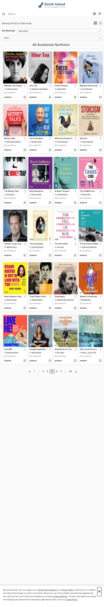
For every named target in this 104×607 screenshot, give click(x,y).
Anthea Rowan (62, 194)
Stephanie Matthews (89, 247)
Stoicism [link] (83, 138)
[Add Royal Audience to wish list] (49, 203)
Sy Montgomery (62, 142)
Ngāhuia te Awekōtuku (40, 89)
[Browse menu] (99, 14)
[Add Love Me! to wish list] (24, 361)
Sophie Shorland (37, 247)
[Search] (3, 14)
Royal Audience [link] (36, 191)
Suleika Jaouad (11, 89)
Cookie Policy (71, 599)
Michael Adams (37, 300)
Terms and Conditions (47, 590)
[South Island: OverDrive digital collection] (52, 5)
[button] (95, 24)
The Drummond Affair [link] (89, 244)
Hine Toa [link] (33, 86)
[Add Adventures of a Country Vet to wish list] (75, 361)
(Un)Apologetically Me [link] (39, 349)
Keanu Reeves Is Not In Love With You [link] (14, 296)
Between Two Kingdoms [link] (14, 86)
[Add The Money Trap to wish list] (24, 203)
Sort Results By (8, 31)
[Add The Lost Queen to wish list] (49, 255)
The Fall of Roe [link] (61, 244)
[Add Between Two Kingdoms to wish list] (24, 97)
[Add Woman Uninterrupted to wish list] (100, 308)
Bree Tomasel (36, 353)
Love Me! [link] (8, 349)
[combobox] (47, 14)
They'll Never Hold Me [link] (39, 296)
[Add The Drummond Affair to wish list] (100, 255)
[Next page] (76, 371)
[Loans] (94, 14)
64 (70, 371)
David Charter (36, 194)
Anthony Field (36, 142)
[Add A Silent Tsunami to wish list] (75, 203)
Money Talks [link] (9, 138)
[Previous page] (29, 371)
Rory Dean (60, 353)
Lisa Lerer (60, 247)
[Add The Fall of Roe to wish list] (75, 255)
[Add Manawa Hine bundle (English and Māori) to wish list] (100, 97)
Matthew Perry (11, 247)
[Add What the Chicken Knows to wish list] (75, 150)
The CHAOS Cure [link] (87, 191)
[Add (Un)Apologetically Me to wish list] (49, 361)
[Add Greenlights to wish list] (75, 308)
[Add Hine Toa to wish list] (49, 97)
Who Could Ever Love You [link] (89, 349)
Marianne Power (12, 353)
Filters (6, 38)
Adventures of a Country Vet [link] (64, 349)
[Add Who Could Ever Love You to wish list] (100, 361)
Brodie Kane (86, 300)
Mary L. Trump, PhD (89, 353)
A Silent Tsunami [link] (62, 191)
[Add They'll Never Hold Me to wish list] (49, 308)
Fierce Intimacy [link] (61, 86)
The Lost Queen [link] (36, 244)
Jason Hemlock (87, 142)
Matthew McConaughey (65, 300)
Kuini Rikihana (87, 89)
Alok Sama (10, 194)
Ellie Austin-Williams (13, 142)
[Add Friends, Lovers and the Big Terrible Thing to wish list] (24, 255)
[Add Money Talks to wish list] (24, 150)
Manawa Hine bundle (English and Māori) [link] (89, 86)
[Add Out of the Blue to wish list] (49, 150)
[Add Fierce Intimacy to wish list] (75, 97)
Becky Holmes (11, 300)
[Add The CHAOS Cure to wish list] (100, 203)
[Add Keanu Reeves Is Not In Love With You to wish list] (24, 308)
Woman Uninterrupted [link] (89, 296)
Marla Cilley (86, 194)
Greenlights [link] (60, 296)
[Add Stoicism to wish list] (100, 150)
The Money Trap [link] (11, 191)
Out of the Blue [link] (36, 138)
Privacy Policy (68, 590)
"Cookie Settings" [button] (59, 596)
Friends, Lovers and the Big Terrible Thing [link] (14, 244)
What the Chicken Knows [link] (64, 138)
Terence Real (61, 89)
